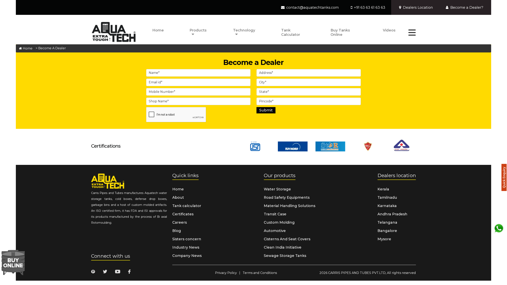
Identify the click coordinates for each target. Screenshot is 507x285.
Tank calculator (290, 32)
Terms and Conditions (260, 273)
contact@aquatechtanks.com (312, 7)
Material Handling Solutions (289, 206)
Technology (244, 30)
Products (198, 30)
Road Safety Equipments (287, 197)
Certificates (182, 214)
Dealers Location (418, 7)
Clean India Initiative (282, 247)
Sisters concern (186, 239)
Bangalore (387, 231)
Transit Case (275, 214)
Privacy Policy (226, 273)
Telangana (387, 222)
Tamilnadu (387, 197)
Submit (266, 110)
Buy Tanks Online (340, 32)
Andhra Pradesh (392, 214)
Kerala (383, 189)
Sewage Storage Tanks (285, 256)
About (178, 197)
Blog (176, 231)
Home (158, 30)
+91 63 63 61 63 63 (369, 7)
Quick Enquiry (504, 177)
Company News (187, 256)
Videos (389, 30)
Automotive (275, 231)
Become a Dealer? (466, 7)
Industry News (185, 247)
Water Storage (277, 189)
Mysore (384, 239)
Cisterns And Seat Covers (287, 239)
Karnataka (387, 206)
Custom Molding (279, 222)
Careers (179, 222)
